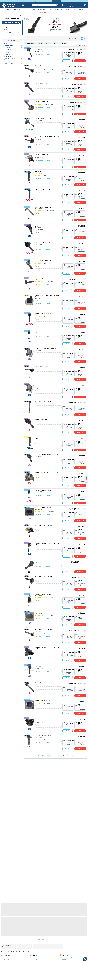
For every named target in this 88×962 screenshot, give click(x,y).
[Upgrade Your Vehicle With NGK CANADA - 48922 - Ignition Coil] (29, 635)
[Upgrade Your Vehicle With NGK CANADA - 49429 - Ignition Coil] (29, 407)
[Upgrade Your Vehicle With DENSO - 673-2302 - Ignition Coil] (29, 177)
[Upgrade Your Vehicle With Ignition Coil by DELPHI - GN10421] (29, 670)
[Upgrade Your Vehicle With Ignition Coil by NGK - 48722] (29, 107)
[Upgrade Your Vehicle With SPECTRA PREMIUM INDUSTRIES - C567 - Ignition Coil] (29, 301)
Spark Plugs (8, 56)
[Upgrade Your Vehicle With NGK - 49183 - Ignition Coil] (29, 372)
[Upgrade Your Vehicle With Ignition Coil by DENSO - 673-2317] (29, 741)
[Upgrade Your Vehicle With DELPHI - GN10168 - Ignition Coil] (29, 266)
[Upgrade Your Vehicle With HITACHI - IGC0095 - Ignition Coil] (29, 124)
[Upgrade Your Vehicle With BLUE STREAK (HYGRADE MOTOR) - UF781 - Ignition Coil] (29, 142)
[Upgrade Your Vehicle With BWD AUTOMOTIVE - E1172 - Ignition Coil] (29, 566)
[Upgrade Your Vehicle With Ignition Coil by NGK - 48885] (29, 425)
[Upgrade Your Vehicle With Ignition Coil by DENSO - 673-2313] (29, 319)
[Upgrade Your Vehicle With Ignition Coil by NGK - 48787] (29, 160)
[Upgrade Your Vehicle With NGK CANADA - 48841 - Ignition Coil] (29, 582)
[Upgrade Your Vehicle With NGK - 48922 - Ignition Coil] (29, 71)
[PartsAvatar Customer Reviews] (55, 1)
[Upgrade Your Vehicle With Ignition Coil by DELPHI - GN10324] (29, 617)
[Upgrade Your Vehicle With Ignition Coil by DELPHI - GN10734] (29, 706)
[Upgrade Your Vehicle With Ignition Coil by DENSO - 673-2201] (29, 496)
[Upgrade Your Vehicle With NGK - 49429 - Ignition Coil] (29, 688)
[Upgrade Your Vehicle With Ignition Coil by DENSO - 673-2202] (29, 336)
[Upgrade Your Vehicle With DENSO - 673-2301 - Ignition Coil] (29, 195)
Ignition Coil (9, 47)
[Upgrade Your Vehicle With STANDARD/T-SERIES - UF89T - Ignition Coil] (29, 354)
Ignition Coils (9, 45)
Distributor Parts (9, 54)
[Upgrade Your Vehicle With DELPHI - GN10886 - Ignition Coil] (29, 53)
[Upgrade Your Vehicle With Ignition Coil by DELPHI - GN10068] (29, 600)
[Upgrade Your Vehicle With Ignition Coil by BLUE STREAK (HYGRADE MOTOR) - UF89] (29, 390)
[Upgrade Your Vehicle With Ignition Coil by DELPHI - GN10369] (29, 513)
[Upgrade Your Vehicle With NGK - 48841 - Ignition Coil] (29, 283)
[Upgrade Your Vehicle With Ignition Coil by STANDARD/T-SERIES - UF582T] (29, 478)
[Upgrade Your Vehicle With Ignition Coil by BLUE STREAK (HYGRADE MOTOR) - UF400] (29, 723)
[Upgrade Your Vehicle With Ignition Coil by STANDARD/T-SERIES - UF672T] (29, 460)
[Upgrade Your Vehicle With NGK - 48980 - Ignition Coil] (29, 89)
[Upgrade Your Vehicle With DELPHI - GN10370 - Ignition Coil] (29, 213)
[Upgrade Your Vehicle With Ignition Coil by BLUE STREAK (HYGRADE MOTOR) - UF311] (29, 653)
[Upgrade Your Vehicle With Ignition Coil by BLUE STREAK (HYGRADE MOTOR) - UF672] (29, 230)
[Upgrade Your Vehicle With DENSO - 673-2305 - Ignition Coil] (29, 248)
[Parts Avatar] (10, 5)
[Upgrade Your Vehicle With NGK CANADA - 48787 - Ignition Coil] (29, 531)
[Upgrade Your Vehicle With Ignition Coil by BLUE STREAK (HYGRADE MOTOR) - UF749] (29, 549)
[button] (26, 5)
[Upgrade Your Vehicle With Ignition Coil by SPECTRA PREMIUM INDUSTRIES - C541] (29, 443)
